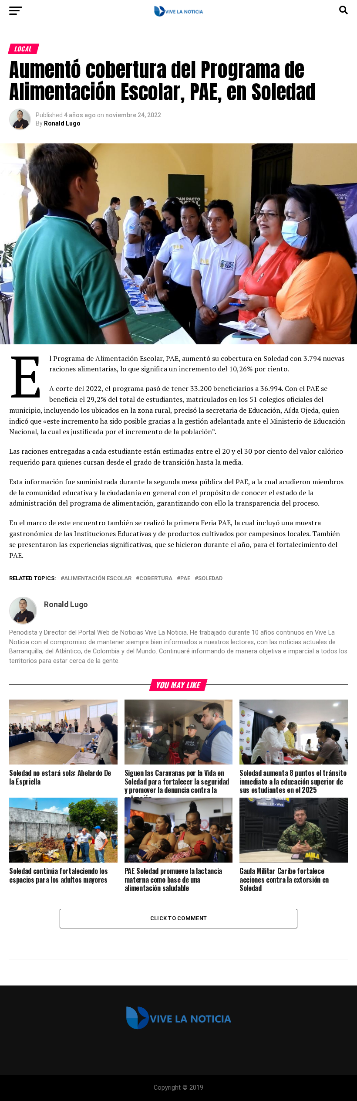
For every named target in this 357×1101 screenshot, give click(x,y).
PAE (185, 578)
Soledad (210, 578)
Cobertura (155, 578)
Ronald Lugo (62, 123)
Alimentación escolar (97, 578)
